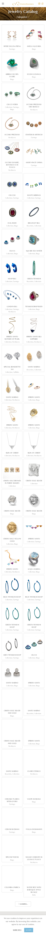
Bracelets (30, 226)
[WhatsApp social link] (42, 3)
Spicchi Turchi (12, 857)
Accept (28, 930)
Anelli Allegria (34, 46)
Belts (34, 895)
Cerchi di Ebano (12, 829)
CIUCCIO (12, 195)
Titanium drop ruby (34, 306)
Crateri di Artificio (34, 135)
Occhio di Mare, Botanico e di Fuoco (12, 164)
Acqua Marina (34, 569)
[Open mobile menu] (3, 3)
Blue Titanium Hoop (12, 597)
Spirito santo (34, 539)
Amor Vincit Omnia (34, 162)
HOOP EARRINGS (34, 195)
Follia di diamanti (34, 829)
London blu (12, 306)
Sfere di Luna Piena (12, 46)
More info (17, 930)
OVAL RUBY (12, 223)
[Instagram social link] (39, 3)
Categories (22, 17)
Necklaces (34, 110)
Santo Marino (34, 367)
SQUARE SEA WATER (34, 251)
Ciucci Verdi (12, 104)
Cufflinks (16, 372)
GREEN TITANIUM (34, 279)
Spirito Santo (34, 397)
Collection (8, 107)
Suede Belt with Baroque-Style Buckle (34, 889)
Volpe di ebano (34, 799)
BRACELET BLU (34, 223)
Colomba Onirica (12, 887)
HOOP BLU (12, 279)
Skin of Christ (12, 453)
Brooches (30, 370)
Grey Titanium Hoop (12, 655)
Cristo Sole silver (34, 481)
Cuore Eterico (34, 771)
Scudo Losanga (34, 74)
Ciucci (12, 251)
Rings (34, 49)
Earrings (12, 49)
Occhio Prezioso (12, 135)
